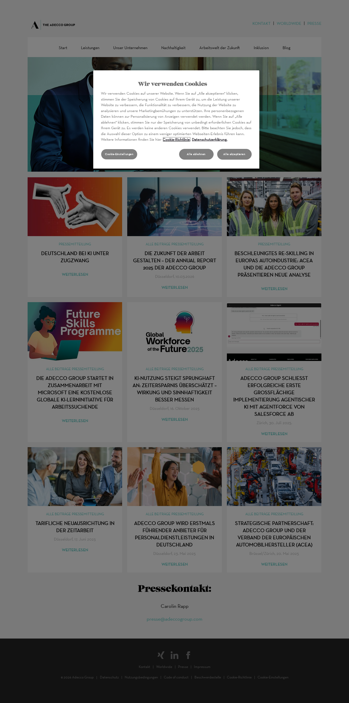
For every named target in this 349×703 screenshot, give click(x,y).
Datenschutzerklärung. (209, 139)
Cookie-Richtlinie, (177, 139)
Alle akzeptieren (234, 154)
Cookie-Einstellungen (119, 154)
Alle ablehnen (196, 154)
